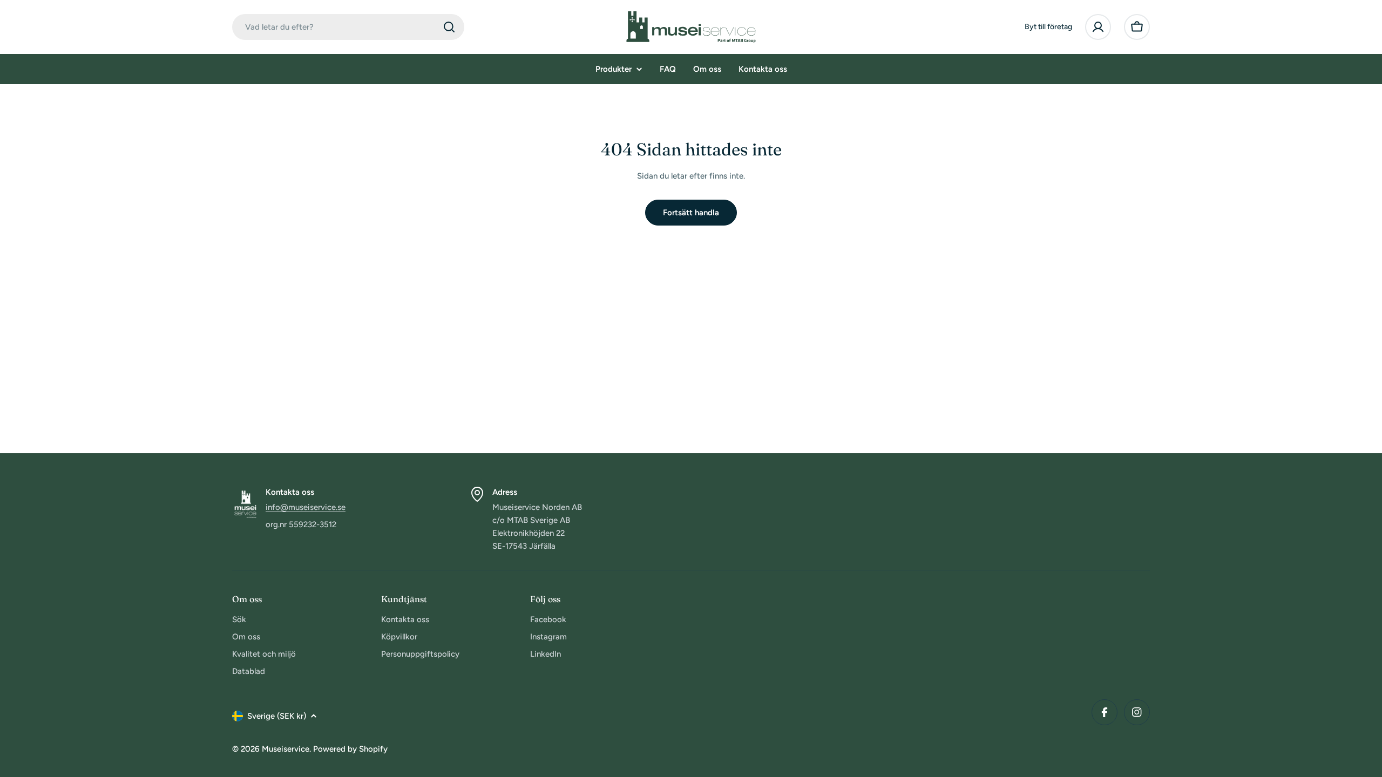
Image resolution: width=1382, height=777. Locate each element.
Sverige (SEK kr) (276, 716)
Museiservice (285, 749)
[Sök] (449, 27)
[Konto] (1098, 27)
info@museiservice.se (306, 507)
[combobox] (348, 27)
